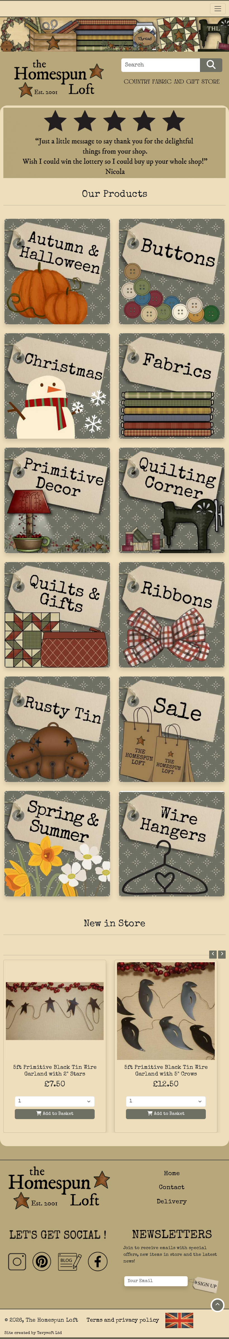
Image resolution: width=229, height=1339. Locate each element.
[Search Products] (211, 65)
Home (172, 1174)
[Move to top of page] (218, 1305)
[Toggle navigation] (218, 8)
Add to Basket (57, 1114)
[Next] (222, 955)
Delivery (172, 1202)
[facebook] (97, 1261)
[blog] (70, 1261)
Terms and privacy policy (123, 1320)
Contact (172, 1188)
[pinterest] (42, 1261)
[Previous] (213, 955)
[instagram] (17, 1261)
